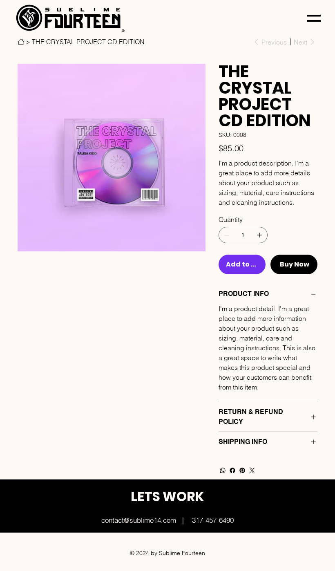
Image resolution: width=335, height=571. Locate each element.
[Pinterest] (242, 470)
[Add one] (259, 235)
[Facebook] (232, 470)
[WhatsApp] (223, 470)
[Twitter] (252, 470)
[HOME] (21, 42)
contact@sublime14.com (138, 520)
